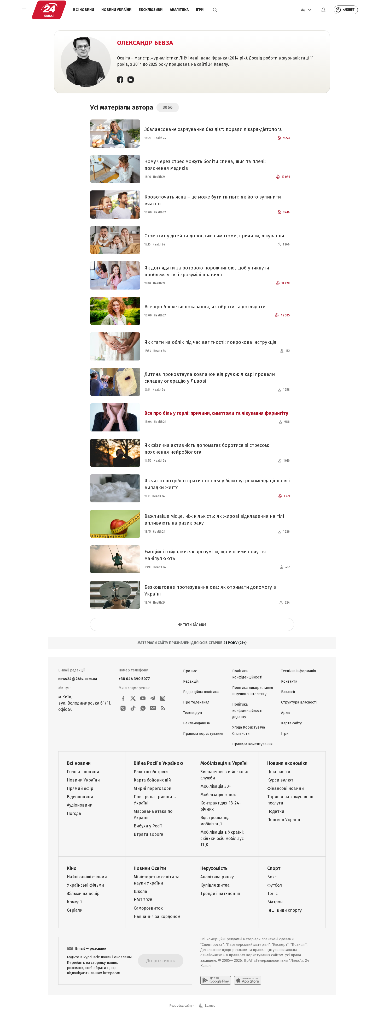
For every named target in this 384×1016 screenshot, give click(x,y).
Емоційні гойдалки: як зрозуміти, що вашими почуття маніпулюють (205, 555)
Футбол (274, 885)
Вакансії (288, 692)
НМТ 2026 (143, 899)
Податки (275, 811)
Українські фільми (85, 885)
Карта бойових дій (152, 780)
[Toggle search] (215, 10)
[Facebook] (120, 79)
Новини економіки (287, 763)
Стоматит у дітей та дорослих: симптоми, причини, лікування (214, 236)
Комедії (74, 901)
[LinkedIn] (130, 79)
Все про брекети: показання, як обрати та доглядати (204, 307)
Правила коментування (252, 744)
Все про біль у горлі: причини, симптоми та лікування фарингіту (216, 413)
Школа (140, 891)
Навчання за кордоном (157, 916)
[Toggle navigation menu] (24, 10)
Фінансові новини (285, 788)
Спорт (273, 868)
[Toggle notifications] (323, 10)
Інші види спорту (284, 910)
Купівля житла (215, 885)
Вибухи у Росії (148, 825)
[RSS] (162, 708)
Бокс (272, 876)
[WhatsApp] (142, 708)
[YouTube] (142, 698)
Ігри (199, 10)
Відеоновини (80, 796)
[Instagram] (162, 698)
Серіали (75, 910)
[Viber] (123, 708)
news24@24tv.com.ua (77, 679)
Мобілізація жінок (218, 794)
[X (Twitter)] (133, 698)
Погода (74, 813)
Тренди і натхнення (220, 893)
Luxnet (210, 1005)
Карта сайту (291, 723)
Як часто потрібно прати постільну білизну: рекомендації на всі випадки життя (217, 484)
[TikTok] (133, 708)
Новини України (116, 10)
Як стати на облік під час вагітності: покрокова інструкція (210, 342)
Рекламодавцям (197, 723)
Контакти (289, 681)
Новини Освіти (150, 868)
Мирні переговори (152, 788)
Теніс (272, 893)
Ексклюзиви (150, 10)
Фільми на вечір (83, 893)
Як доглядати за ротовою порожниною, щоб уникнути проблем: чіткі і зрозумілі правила (206, 271)
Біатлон (275, 901)
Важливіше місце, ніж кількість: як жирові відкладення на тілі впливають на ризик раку (214, 519)
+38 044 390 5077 (134, 679)
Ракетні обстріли (151, 771)
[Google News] (152, 708)
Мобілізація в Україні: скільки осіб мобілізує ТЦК (222, 838)
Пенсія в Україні (283, 819)
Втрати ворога (148, 834)
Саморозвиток (148, 908)
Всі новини (83, 10)
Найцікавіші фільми (87, 876)
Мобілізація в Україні (224, 763)
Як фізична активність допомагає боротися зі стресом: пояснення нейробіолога (206, 448)
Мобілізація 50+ (215, 786)
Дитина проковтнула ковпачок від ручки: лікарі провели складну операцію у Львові (209, 377)
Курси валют (280, 780)
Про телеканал (196, 702)
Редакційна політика (201, 692)
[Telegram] (152, 698)
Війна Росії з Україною (158, 763)
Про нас (190, 671)
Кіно (72, 868)
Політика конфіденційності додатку (247, 710)
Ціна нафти (278, 771)
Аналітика (179, 10)
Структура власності (299, 702)
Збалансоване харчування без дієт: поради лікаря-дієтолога (213, 129)
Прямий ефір (80, 788)
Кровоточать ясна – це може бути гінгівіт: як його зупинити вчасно (212, 200)
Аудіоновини (79, 805)
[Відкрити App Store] (247, 980)
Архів (285, 713)
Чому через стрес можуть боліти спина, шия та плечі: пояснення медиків (205, 165)
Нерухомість (214, 868)
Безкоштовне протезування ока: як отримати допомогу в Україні (210, 590)
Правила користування (203, 733)
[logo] (49, 10)
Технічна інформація (298, 671)
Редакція (191, 681)
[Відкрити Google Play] (215, 980)
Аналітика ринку (217, 876)
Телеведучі (192, 713)
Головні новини (83, 771)
